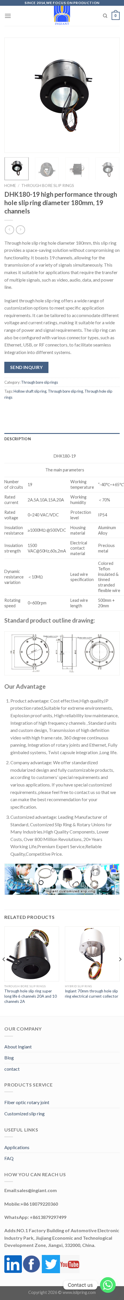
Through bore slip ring (65, 391)
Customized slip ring (24, 1113)
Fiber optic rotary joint (26, 1102)
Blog (9, 1057)
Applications (16, 1147)
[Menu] (7, 16)
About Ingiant (18, 1046)
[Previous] (14, 95)
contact (12, 1069)
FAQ (9, 1158)
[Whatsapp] (108, 1285)
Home (10, 185)
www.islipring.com (79, 1292)
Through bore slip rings (47, 185)
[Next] (110, 95)
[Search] (105, 15)
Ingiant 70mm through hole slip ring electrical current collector (91, 994)
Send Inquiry (26, 367)
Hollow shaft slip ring (30, 391)
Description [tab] (17, 439)
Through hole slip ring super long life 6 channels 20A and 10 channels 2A (30, 996)
